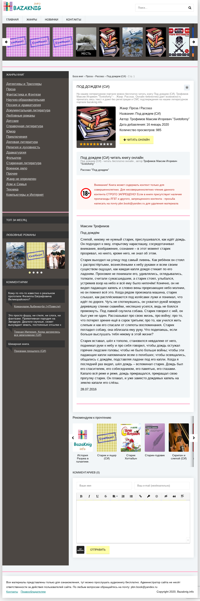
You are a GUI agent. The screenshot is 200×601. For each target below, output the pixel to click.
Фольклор (13, 158)
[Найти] (190, 8)
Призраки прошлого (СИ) (30, 350)
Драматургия (16, 152)
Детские (12, 121)
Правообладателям (33, 591)
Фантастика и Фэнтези (23, 94)
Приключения (16, 137)
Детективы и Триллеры (24, 84)
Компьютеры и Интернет (25, 195)
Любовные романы (20, 115)
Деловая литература (22, 142)
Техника (12, 189)
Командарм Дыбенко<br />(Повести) (37, 306)
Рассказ (146, 108)
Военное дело (16, 168)
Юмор (10, 131)
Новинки (51, 19)
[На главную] (21, 8)
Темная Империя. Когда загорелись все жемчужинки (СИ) (37, 333)
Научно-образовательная (25, 100)
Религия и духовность (23, 147)
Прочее (11, 173)
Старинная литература (23, 163)
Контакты (73, 19)
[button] (81, 496)
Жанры (32, 19)
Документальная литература (28, 110)
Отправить (98, 549)
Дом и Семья (16, 184)
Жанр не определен (21, 179)
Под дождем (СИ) (116, 76)
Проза (133, 108)
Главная (12, 19)
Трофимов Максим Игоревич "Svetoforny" (160, 119)
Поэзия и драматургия (23, 105)
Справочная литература (24, 126)
